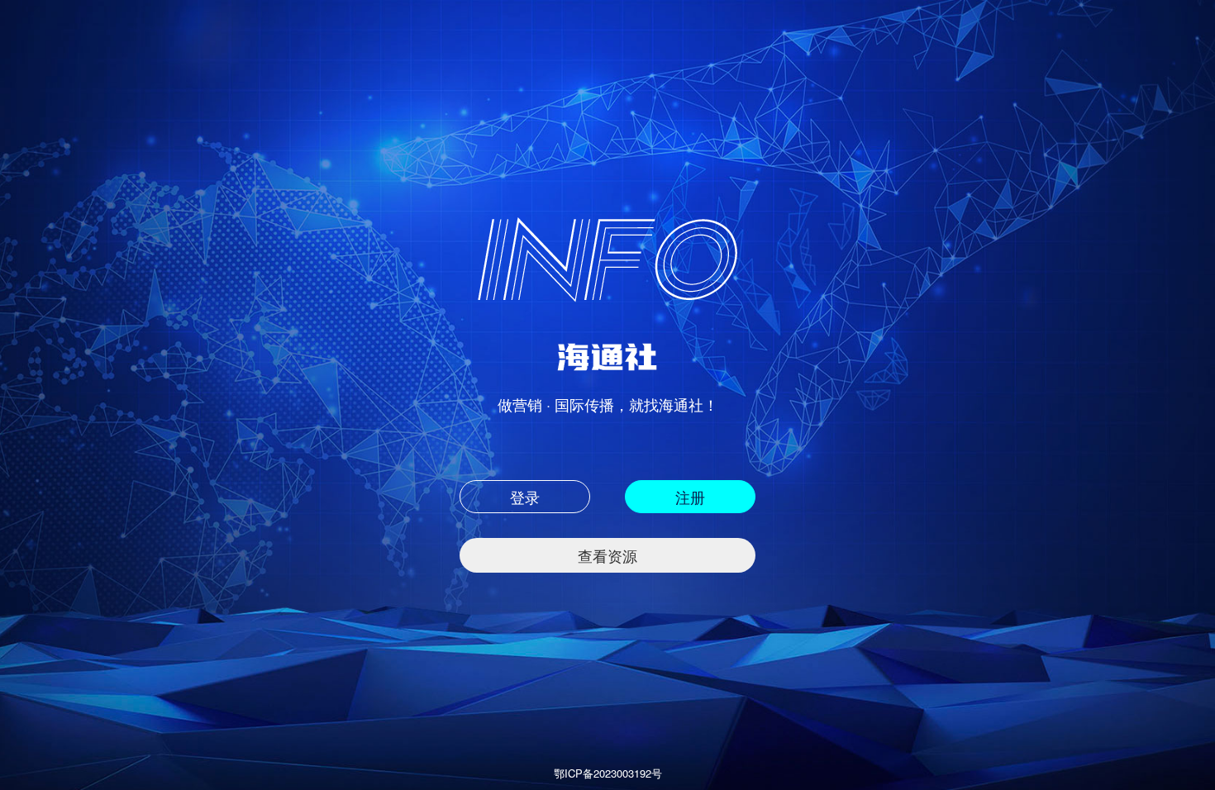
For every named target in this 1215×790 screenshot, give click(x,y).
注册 (690, 496)
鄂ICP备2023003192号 (608, 773)
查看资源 (607, 555)
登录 (525, 496)
